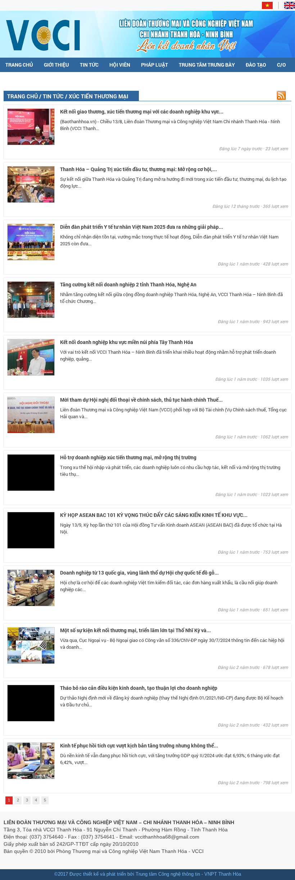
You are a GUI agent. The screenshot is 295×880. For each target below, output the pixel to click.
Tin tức (89, 64)
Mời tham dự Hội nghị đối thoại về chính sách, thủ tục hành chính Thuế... (141, 399)
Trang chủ (19, 64)
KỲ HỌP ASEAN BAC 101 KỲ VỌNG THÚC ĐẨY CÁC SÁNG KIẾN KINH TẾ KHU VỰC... (154, 515)
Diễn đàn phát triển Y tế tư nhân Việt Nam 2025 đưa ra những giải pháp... (141, 226)
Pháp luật (154, 64)
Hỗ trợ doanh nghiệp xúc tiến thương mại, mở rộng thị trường (128, 457)
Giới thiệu (56, 64)
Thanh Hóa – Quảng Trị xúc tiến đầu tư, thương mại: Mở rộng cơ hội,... (138, 169)
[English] (289, 7)
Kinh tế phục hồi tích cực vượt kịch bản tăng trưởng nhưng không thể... (139, 745)
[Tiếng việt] (270, 7)
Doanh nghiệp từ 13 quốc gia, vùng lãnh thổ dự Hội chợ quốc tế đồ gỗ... (139, 572)
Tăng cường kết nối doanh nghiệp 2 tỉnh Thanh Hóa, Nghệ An (128, 284)
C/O (281, 64)
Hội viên (119, 64)
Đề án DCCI (18, 79)
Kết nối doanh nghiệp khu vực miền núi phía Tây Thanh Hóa (126, 342)
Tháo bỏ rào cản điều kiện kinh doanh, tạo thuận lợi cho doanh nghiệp (138, 687)
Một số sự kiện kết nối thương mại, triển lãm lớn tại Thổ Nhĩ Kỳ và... (135, 630)
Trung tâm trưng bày (207, 64)
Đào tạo (256, 64)
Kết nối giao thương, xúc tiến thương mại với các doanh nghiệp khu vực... (141, 111)
